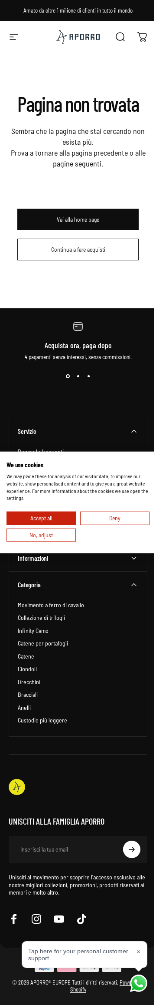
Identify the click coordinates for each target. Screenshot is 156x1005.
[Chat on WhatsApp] (132, 983)
